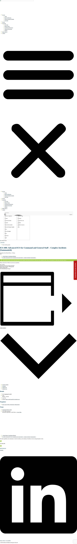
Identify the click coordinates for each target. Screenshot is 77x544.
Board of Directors (8, 17)
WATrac (6, 30)
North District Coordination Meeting (9, 256)
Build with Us (4, 31)
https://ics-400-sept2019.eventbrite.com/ (13, 399)
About (6, 16)
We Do (3, 22)
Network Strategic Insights (9, 19)
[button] (38, 112)
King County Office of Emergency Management (11, 404)
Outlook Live (4, 388)
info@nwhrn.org (3, 448)
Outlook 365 (4, 387)
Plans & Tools (7, 26)
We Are (3, 191)
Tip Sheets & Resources (9, 27)
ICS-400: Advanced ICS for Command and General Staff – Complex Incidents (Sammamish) (19, 257)
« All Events (2, 242)
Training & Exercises (8, 29)
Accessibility (8, 540)
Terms (1, 540)
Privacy (4, 540)
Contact (3, 33)
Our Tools (4, 23)
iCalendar (4, 386)
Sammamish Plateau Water (7, 409)
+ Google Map (18, 412)
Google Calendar (5, 384)
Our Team (6, 20)
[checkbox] (10, 218)
